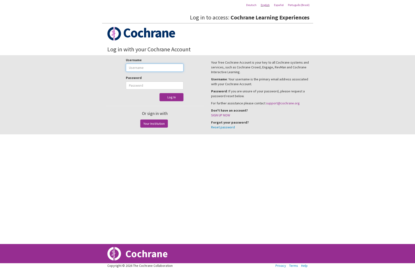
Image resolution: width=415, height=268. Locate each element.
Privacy (280, 265)
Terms (293, 265)
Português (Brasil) (299, 5)
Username (134, 60)
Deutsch (251, 5)
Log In (171, 97)
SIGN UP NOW (220, 115)
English (265, 5)
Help (304, 265)
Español (279, 5)
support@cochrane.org (283, 103)
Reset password (223, 127)
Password (134, 78)
